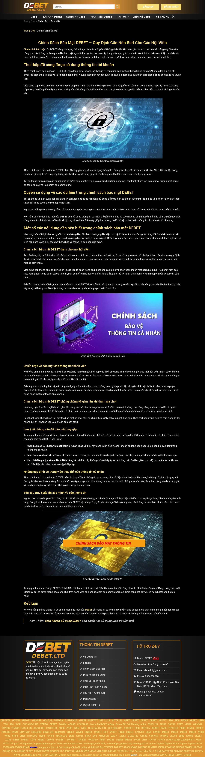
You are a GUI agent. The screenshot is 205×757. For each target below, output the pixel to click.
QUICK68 (5, 720)
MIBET (193, 720)
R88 (11, 724)
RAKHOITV (197, 751)
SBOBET (128, 728)
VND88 (19, 747)
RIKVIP (38, 751)
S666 (148, 732)
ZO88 (62, 728)
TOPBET (60, 739)
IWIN (76, 728)
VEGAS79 (164, 751)
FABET (25, 739)
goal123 (18, 743)
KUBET (82, 720)
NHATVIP (25, 732)
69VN (15, 732)
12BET (122, 735)
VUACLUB (102, 751)
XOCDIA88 (82, 724)
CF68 (199, 747)
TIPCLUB (173, 728)
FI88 (137, 728)
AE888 (71, 724)
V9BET (113, 732)
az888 (177, 739)
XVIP (18, 724)
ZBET (180, 724)
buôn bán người (69, 755)
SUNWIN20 (71, 720)
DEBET (34, 16)
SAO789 (139, 732)
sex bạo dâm (85, 755)
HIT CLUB (104, 720)
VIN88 (188, 724)
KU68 (26, 747)
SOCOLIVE (26, 755)
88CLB (129, 732)
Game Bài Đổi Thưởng (102, 724)
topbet (37, 743)
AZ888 (143, 735)
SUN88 (6, 751)
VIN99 (154, 747)
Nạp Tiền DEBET (101, 16)
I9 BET (135, 720)
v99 (86, 743)
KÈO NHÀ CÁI (114, 728)
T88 (5, 724)
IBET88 (162, 747)
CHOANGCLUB (30, 724)
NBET (102, 739)
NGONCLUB (56, 751)
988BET (67, 751)
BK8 (177, 720)
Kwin (198, 739)
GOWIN (16, 720)
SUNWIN (58, 720)
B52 (95, 735)
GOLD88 (47, 720)
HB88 (121, 732)
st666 (136, 743)
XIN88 (190, 728)
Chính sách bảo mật (34, 49)
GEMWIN (60, 732)
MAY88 (107, 755)
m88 (65, 743)
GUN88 (76, 751)
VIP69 (93, 751)
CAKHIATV (54, 755)
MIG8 (180, 751)
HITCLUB (117, 720)
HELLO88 (36, 732)
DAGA (114, 735)
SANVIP (84, 751)
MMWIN (26, 720)
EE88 (71, 735)
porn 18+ (98, 755)
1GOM (44, 755)
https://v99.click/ (97, 743)
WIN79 (163, 755)
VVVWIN (153, 735)
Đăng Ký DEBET (76, 16)
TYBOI (121, 751)
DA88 (163, 728)
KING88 (6, 732)
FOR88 (50, 735)
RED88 (184, 720)
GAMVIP (36, 720)
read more (124, 755)
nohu (143, 724)
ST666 (126, 747)
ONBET (70, 732)
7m (156, 751)
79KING (164, 735)
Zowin (184, 739)
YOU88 (110, 739)
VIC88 (175, 743)
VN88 (202, 720)
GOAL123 (133, 735)
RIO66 (14, 751)
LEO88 (173, 735)
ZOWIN (62, 724)
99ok (59, 743)
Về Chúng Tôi (165, 16)
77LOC (173, 751)
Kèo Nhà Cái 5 (146, 751)
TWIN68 (170, 747)
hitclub (71, 743)
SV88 (33, 739)
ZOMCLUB (190, 747)
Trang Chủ (29, 21)
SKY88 (171, 724)
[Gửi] (117, 6)
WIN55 (79, 735)
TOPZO (44, 724)
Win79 (191, 739)
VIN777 (163, 720)
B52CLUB (153, 724)
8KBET (155, 728)
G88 (12, 747)
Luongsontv (44, 747)
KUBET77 (92, 720)
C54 (106, 732)
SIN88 (163, 724)
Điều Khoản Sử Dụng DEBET (63, 621)
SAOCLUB (26, 728)
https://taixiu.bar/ (122, 743)
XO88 (8, 739)
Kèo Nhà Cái (131, 751)
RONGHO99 (144, 747)
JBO (170, 720)
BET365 (145, 728)
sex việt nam (145, 755)
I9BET (127, 720)
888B (182, 728)
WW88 (79, 732)
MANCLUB (61, 735)
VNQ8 (134, 747)
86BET (187, 751)
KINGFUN (48, 732)
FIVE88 (6, 728)
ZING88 (180, 747)
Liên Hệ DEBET (142, 16)
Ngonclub (28, 743)
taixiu (110, 743)
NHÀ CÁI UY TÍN (97, 728)
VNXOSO (93, 739)
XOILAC (36, 755)
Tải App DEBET (52, 16)
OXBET (199, 728)
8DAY (88, 735)
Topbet (160, 743)
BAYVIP (112, 751)
